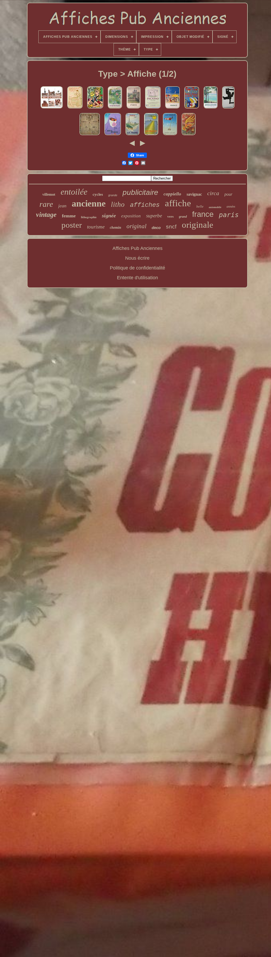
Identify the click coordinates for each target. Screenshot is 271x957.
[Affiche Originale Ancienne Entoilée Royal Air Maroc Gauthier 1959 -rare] (113, 135)
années (231, 206)
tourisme (96, 227)
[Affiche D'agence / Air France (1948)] (188, 135)
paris (229, 215)
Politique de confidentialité (137, 268)
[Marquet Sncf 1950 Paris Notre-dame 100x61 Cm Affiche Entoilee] (133, 108)
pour (228, 194)
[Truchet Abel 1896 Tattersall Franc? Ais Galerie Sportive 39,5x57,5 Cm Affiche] (75, 108)
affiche (178, 203)
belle (200, 206)
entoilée (74, 191)
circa (213, 193)
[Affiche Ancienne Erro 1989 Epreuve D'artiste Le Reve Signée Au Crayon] (95, 108)
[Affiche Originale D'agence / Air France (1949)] (151, 135)
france (203, 214)
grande (112, 195)
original (136, 226)
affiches (145, 205)
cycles (98, 194)
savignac (194, 194)
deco (156, 227)
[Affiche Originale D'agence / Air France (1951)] (170, 135)
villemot (48, 194)
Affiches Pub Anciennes (137, 248)
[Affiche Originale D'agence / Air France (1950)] (132, 135)
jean (62, 205)
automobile (215, 207)
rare (46, 204)
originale (197, 225)
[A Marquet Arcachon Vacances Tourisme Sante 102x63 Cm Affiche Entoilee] (210, 108)
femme (69, 215)
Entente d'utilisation (137, 277)
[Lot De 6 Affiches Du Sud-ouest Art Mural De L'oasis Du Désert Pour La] (51, 108)
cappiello (172, 193)
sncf (171, 226)
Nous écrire (137, 258)
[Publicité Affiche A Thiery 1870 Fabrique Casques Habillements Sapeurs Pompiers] (89, 135)
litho (118, 204)
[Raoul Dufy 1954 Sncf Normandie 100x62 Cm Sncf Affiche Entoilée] (115, 108)
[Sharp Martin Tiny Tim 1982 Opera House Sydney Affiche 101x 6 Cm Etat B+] (192, 108)
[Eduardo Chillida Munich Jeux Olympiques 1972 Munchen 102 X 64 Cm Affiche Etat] (228, 108)
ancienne (89, 203)
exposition (131, 215)
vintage (46, 214)
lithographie (89, 217)
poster (71, 225)
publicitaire (140, 192)
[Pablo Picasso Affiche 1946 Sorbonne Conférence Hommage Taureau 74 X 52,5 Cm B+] (152, 108)
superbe (154, 215)
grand (183, 216)
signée (109, 215)
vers (170, 216)
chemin (115, 228)
